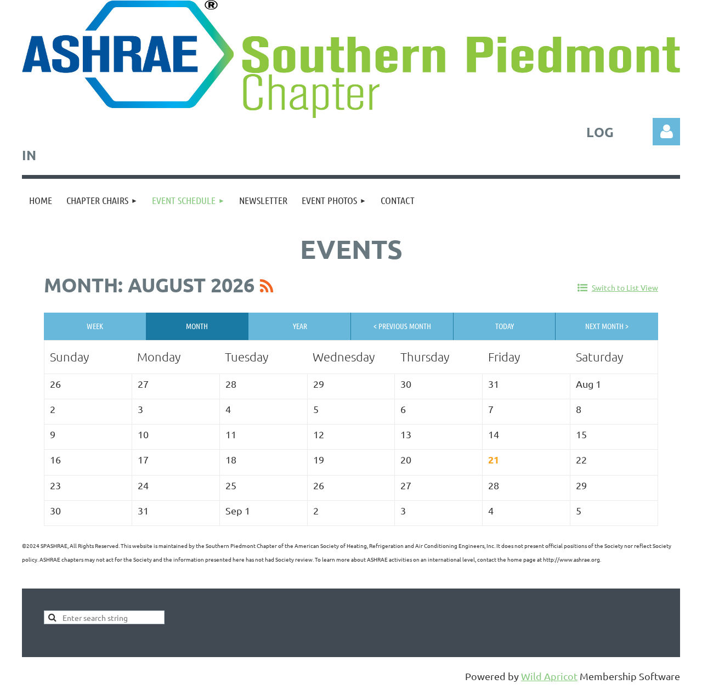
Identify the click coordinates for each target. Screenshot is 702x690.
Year (300, 326)
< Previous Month (402, 326)
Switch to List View (625, 287)
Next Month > (607, 326)
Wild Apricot (549, 676)
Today (504, 326)
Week (95, 326)
